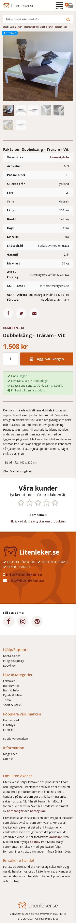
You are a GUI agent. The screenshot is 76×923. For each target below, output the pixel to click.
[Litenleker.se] (8, 5)
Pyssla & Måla (12, 695)
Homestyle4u (59, 157)
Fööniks (8, 730)
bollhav (35, 842)
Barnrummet (11, 686)
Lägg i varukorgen (49, 359)
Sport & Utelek (12, 705)
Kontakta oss (11, 656)
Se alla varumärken (15, 738)
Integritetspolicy (13, 661)
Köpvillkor (9, 665)
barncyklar (37, 811)
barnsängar (15, 811)
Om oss (8, 759)
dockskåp (56, 837)
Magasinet (10, 754)
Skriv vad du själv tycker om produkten (38, 521)
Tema (7, 700)
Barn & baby (11, 690)
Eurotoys (9, 725)
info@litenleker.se (24, 574)
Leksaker (9, 681)
